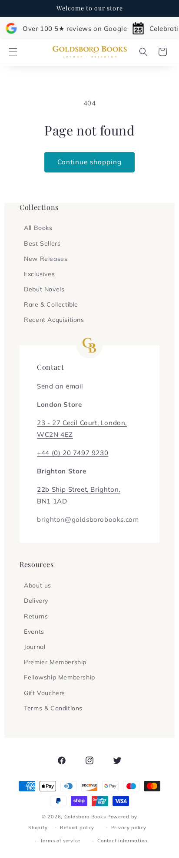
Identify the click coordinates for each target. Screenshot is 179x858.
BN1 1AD (52, 501)
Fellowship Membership (59, 677)
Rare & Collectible (51, 304)
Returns (36, 616)
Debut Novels (44, 289)
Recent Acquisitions (54, 320)
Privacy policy (128, 827)
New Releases (45, 259)
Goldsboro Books (85, 817)
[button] (13, 51)
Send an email (60, 386)
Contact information (122, 841)
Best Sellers (42, 243)
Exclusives (39, 274)
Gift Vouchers (44, 693)
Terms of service (60, 841)
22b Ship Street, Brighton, (78, 489)
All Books (38, 228)
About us (37, 585)
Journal (34, 647)
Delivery (36, 601)
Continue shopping (89, 162)
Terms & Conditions (53, 708)
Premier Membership (55, 662)
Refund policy (77, 827)
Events (34, 631)
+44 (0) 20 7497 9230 (72, 453)
